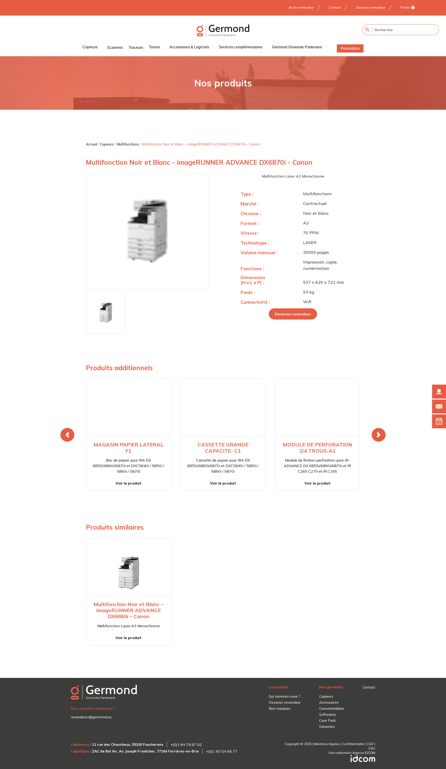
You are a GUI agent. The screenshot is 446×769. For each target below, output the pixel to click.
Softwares (327, 714)
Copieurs (90, 47)
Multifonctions (128, 144)
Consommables (331, 708)
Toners (154, 47)
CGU (371, 748)
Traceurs (136, 48)
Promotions (350, 48)
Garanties (327, 726)
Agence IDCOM (363, 753)
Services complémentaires (240, 47)
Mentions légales (327, 744)
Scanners (115, 48)
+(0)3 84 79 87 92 (186, 744)
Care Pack (327, 720)
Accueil (91, 144)
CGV (370, 744)
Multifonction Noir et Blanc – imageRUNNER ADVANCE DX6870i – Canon (200, 144)
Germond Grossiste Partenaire (297, 47)
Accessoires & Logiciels (189, 47)
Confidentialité (353, 744)
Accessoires (329, 702)
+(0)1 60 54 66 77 (221, 751)
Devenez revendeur (370, 7)
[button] (67, 435)
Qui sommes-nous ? (284, 696)
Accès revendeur (301, 7)
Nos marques (279, 708)
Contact (335, 7)
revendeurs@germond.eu (91, 717)
